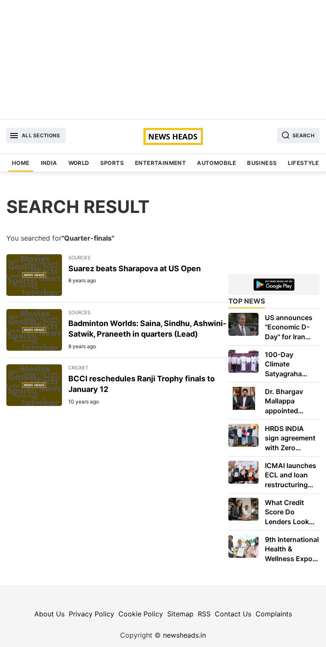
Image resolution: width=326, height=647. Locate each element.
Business (262, 162)
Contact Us (233, 614)
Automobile (216, 162)
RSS (204, 614)
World (78, 162)
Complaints (274, 614)
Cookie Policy (140, 614)
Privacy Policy (91, 614)
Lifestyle (303, 162)
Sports (112, 162)
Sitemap (180, 614)
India (49, 162)
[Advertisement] (163, 59)
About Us (49, 614)
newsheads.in (184, 635)
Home (21, 162)
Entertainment (160, 162)
